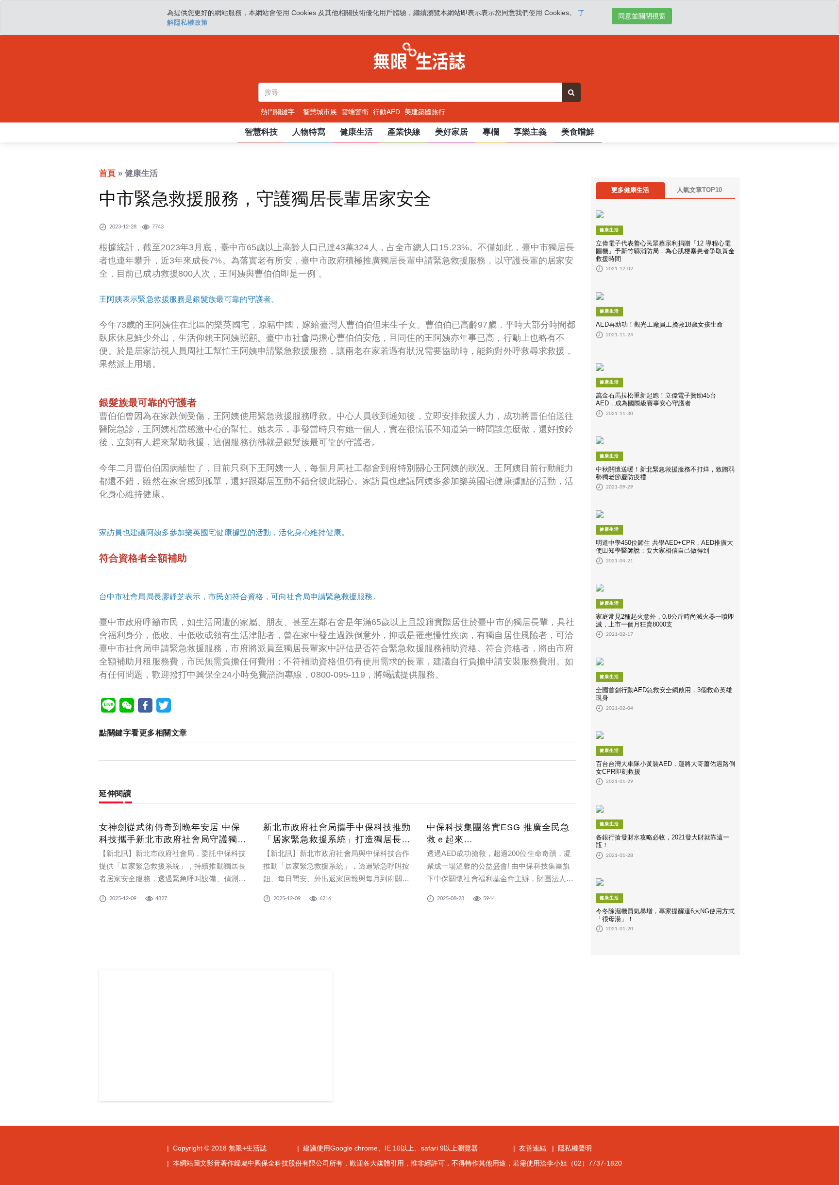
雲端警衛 (355, 112)
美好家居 (451, 132)
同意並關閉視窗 (642, 16)
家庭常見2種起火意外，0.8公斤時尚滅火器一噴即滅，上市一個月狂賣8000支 (665, 620)
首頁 (107, 173)
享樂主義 (530, 132)
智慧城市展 (320, 112)
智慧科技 (261, 132)
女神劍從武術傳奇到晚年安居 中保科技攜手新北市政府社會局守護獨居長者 (173, 839)
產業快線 (403, 132)
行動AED (386, 112)
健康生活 (356, 132)
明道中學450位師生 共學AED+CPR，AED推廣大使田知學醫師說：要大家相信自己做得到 (664, 546)
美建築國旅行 (424, 112)
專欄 (491, 132)
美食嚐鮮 (577, 132)
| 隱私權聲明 (572, 1148)
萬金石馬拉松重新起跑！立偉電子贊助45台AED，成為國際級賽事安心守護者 (656, 399)
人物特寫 (308, 132)
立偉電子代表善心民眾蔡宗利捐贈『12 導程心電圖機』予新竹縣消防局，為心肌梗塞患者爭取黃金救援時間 (665, 251)
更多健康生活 (630, 189)
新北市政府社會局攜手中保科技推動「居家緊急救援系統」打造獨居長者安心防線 (337, 839)
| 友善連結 (529, 1148)
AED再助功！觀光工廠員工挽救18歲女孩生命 (659, 324)
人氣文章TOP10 (699, 189)
